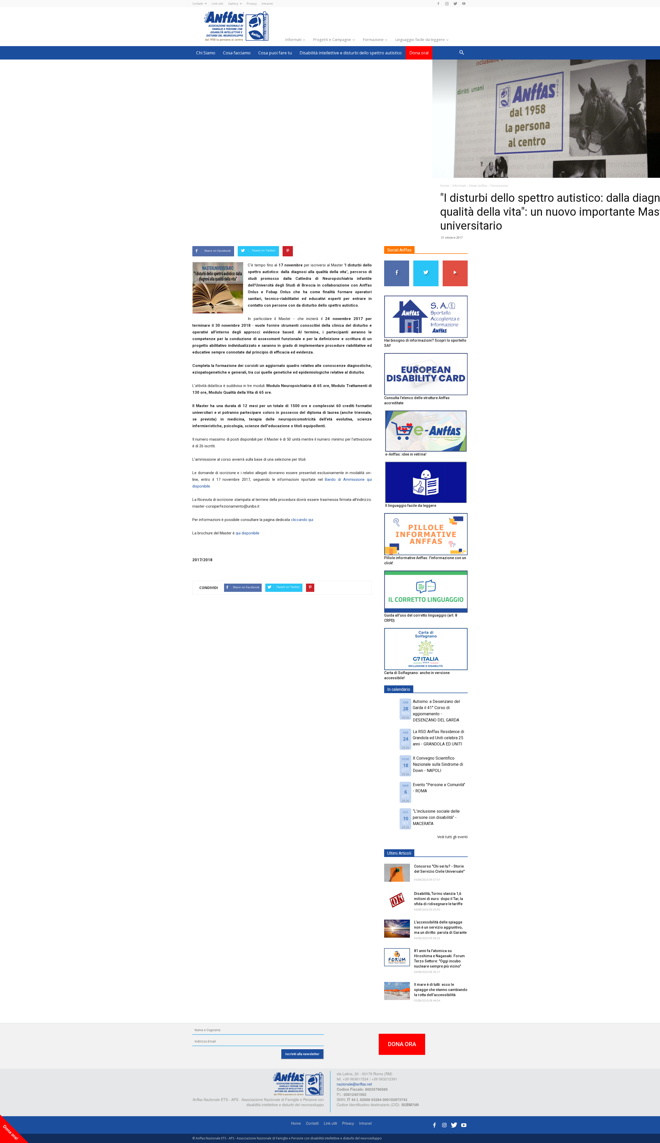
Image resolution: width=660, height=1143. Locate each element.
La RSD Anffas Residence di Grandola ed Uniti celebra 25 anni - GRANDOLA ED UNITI (438, 737)
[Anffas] (298, 1083)
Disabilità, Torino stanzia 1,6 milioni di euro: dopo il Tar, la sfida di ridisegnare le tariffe (438, 899)
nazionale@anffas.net (354, 1084)
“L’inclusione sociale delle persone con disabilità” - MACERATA (436, 817)
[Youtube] (464, 3)
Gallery (233, 3)
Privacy (252, 3)
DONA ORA (402, 1044)
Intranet (267, 3)
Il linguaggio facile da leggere (410, 505)
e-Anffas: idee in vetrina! (405, 454)
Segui (396, 262)
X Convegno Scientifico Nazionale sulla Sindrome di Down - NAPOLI (438, 764)
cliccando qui (302, 519)
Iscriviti (455, 262)
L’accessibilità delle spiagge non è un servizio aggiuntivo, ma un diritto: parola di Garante (440, 927)
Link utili (217, 3)
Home (296, 1123)
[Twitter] (455, 3)
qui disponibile (247, 533)
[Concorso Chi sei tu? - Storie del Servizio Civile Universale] (397, 873)
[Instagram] (447, 3)
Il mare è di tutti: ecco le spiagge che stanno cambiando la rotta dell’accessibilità (440, 989)
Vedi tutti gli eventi (452, 836)
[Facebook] (438, 3)
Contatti (197, 3)
